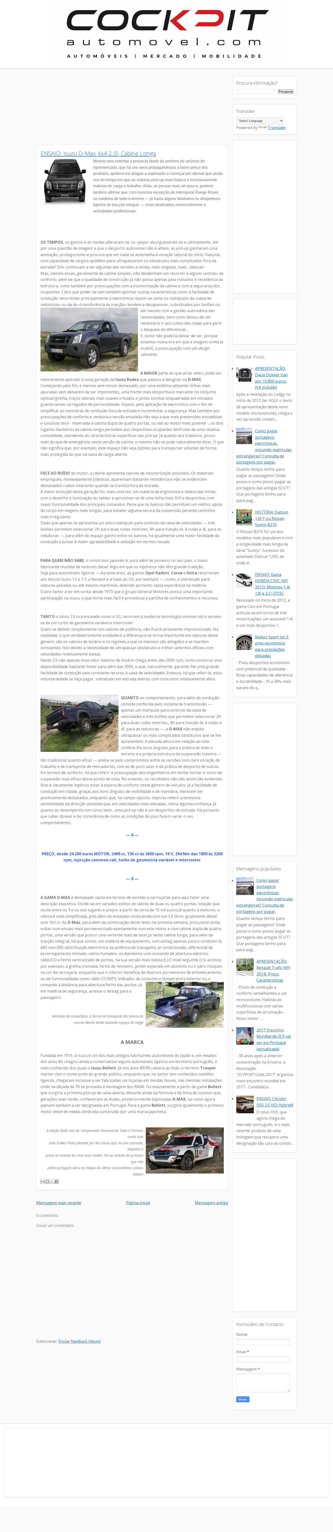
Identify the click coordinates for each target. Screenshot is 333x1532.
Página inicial (138, 1202)
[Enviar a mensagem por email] (42, 1181)
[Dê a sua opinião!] (47, 1181)
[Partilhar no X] (51, 1181)
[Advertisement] (166, 110)
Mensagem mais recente (58, 1202)
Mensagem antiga (211, 1202)
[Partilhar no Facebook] (56, 1181)
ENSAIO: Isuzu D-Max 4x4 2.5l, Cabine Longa (98, 153)
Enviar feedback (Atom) (80, 1341)
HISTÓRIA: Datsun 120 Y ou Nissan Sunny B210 (271, 518)
